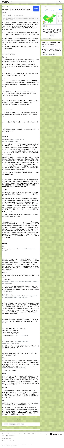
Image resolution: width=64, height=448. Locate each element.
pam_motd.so (20, 91)
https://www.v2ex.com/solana (49, 54)
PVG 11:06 (20, 444)
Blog (20, 434)
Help (8, 434)
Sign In (60, 2)
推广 (8, 6)
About (3, 434)
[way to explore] (5, 1)
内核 (6, 424)
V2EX (3, 6)
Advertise (14, 434)
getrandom (12, 424)
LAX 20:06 (25, 444)
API (24, 434)
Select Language (11, 435)
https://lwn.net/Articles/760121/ (21, 336)
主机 (22, 424)
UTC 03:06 (15, 444)
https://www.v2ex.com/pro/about (50, 46)
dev (18, 424)
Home (52, 2)
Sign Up (56, 2)
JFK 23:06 (31, 444)
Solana (34, 434)
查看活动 (52, 35)
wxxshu (9, 15)
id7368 (49, 38)
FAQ (29, 434)
